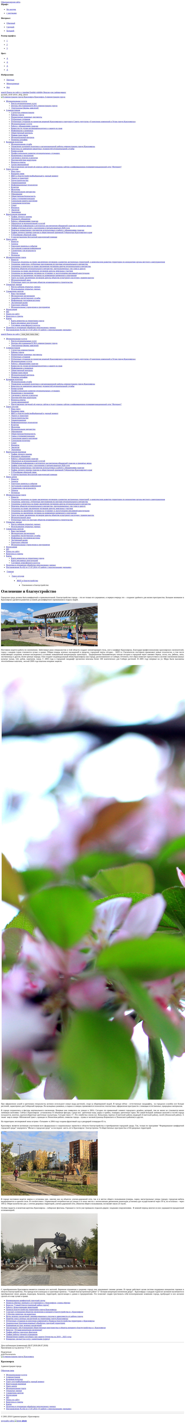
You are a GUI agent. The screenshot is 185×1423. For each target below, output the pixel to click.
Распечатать (8, 1354)
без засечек (11, 9)
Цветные (10, 80)
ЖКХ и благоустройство (27, 581)
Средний (10, 27)
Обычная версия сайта (10, 2)
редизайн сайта (14, 1421)
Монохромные (13, 83)
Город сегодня (18, 576)
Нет (8, 87)
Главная (10, 571)
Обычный (11, 23)
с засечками (12, 13)
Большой (10, 31)
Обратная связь (7, 1370)
